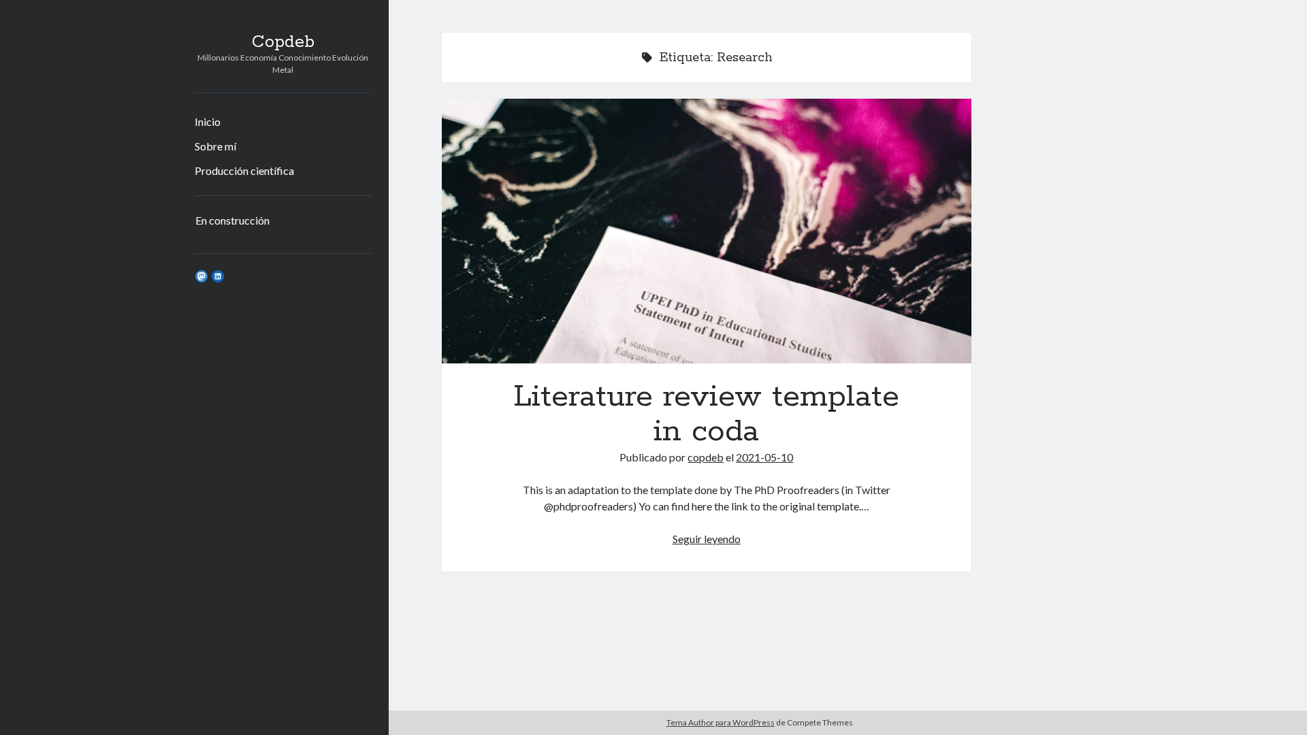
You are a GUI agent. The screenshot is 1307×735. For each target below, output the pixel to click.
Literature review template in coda (706, 231)
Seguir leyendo (707, 538)
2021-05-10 (764, 457)
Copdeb (283, 42)
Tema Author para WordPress (720, 722)
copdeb (706, 457)
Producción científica (244, 170)
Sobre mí (215, 146)
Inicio (208, 121)
